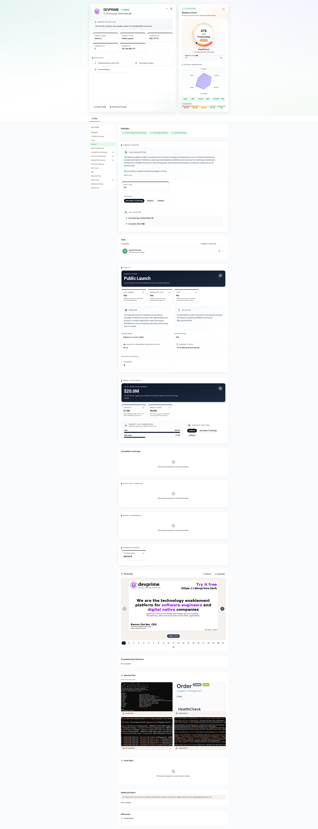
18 (208, 643)
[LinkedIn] (219, 251)
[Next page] (222, 609)
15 (193, 643)
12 (178, 643)
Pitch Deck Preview (119, 107)
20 (218, 643)
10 (168, 643)
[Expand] (222, 251)
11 (173, 643)
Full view (208, 574)
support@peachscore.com (202, 797)
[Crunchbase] (167, 9)
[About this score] (223, 9)
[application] (203, 81)
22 (173, 647)
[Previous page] (124, 609)
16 (198, 643)
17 (203, 643)
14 (188, 643)
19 (213, 643)
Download (221, 574)
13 (183, 643)
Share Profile (101, 107)
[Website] (171, 9)
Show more (128, 175)
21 (223, 643)
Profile (94, 119)
